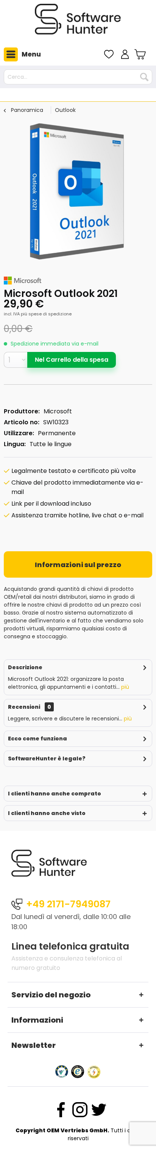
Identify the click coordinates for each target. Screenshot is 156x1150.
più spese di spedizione (46, 314)
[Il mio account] (125, 54)
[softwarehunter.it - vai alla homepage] (78, 22)
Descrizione (25, 667)
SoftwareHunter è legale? (47, 758)
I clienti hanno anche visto (47, 813)
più (124, 687)
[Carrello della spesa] (141, 54)
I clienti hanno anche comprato (54, 793)
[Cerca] (144, 76)
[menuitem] (20, 54)
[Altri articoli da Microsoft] (22, 280)
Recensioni (24, 707)
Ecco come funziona (37, 738)
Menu (31, 54)
